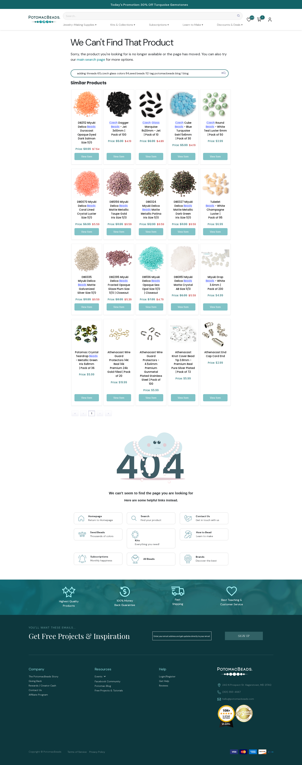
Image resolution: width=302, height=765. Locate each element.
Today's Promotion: (125, 5)
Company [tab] (36, 669)
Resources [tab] (103, 669)
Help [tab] (162, 669)
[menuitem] (79, 25)
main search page (91, 59)
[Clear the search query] (222, 73)
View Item (86, 156)
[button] (248, 19)
